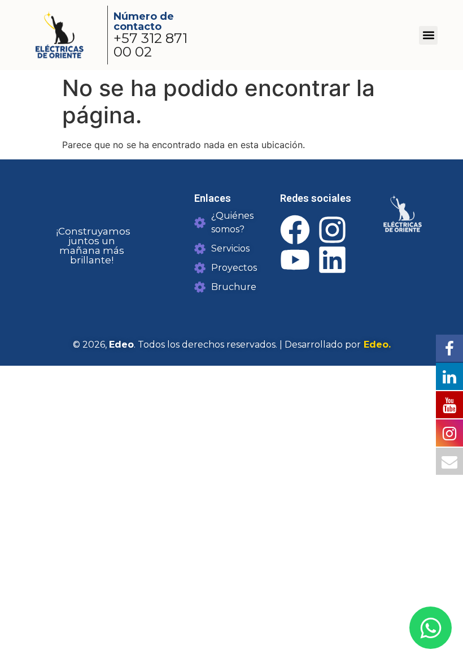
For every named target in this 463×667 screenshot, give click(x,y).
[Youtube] (295, 260)
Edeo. (376, 344)
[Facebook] (295, 230)
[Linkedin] (332, 260)
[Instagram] (332, 230)
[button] (428, 35)
